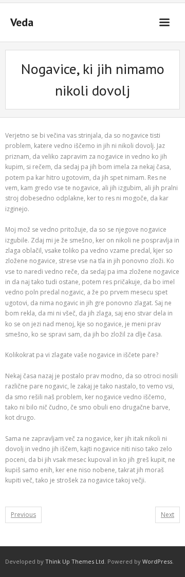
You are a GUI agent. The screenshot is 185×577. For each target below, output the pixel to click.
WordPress (157, 561)
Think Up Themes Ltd (74, 561)
